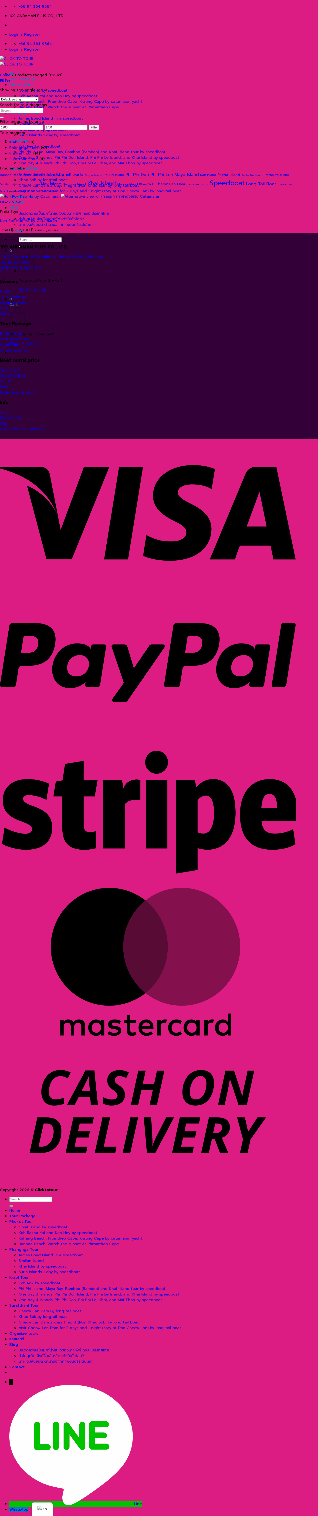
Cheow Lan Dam (170, 184)
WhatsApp (18, 1509)
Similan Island (10, 184)
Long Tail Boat (261, 183)
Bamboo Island (74, 184)
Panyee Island (93, 175)
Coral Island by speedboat (43, 1227)
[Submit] (2, 117)
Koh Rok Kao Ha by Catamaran (28, 221)
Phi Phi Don (137, 174)
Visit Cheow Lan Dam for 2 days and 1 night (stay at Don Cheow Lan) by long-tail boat (100, 191)
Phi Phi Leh (161, 174)
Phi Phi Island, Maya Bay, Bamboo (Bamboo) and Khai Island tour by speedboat (92, 152)
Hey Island (51, 184)
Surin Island (34, 175)
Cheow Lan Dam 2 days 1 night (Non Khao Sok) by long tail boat (79, 1322)
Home (5, 75)
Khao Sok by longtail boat (43, 1317)
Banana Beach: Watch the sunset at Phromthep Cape (69, 107)
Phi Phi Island (114, 174)
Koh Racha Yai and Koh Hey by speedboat (58, 96)
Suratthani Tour (23, 159)
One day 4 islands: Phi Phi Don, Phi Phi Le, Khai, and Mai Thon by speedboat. (91, 163)
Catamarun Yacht (197, 184)
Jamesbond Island (64, 174)
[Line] (71, 1504)
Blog (13, 208)
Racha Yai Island (277, 174)
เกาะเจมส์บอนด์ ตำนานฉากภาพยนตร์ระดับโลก (56, 224)
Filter (94, 127)
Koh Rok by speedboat (40, 1283)
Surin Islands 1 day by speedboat (49, 135)
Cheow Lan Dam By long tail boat (50, 1311)
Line (138, 1504)
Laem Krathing (16, 191)
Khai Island (101, 183)
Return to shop (32, 290)
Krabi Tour (18, 142)
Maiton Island (127, 184)
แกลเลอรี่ (16, 1339)
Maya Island (187, 174)
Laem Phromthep (40, 191)
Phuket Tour (21, 85)
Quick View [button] (10, 202)
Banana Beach (11, 174)
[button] (10, 251)
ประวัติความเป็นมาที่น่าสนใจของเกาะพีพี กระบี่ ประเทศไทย (64, 213)
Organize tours (23, 1333)
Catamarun (285, 184)
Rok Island (208, 174)
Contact (17, 1367)
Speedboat (227, 183)
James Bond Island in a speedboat (51, 118)
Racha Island (228, 175)
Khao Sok (146, 184)
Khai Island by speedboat (42, 1266)
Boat (3, 191)
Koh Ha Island (31, 184)
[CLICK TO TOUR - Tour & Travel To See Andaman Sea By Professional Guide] (16, 61)
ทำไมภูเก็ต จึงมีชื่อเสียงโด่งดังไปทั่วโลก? (51, 1356)
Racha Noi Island (252, 175)
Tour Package (22, 79)
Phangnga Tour (23, 148)
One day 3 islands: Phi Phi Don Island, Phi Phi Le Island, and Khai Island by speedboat (99, 157)
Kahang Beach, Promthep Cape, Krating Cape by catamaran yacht (80, 101)
